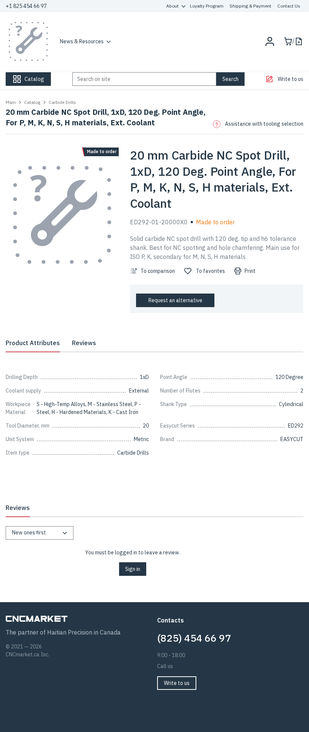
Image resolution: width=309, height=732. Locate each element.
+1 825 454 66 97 (26, 6)
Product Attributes (33, 343)
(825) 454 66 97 (194, 638)
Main (11, 102)
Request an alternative (175, 300)
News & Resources (82, 41)
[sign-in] (269, 41)
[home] (28, 41)
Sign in (132, 569)
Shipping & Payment (250, 6)
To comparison (158, 271)
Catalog (32, 102)
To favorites (210, 271)
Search (230, 79)
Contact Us (288, 6)
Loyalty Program (206, 6)
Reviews (84, 343)
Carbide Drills (62, 102)
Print (250, 271)
